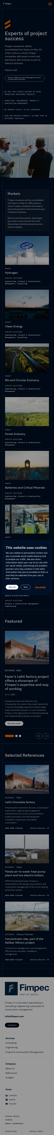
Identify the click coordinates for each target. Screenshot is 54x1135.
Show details (40, 587)
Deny (26, 587)
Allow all (12, 587)
